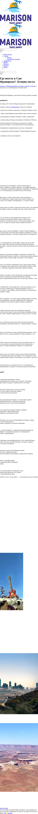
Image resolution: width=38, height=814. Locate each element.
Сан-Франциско (15, 107)
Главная (2, 86)
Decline (10, 813)
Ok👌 (6, 813)
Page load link (4, 808)
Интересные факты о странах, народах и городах (21, 86)
